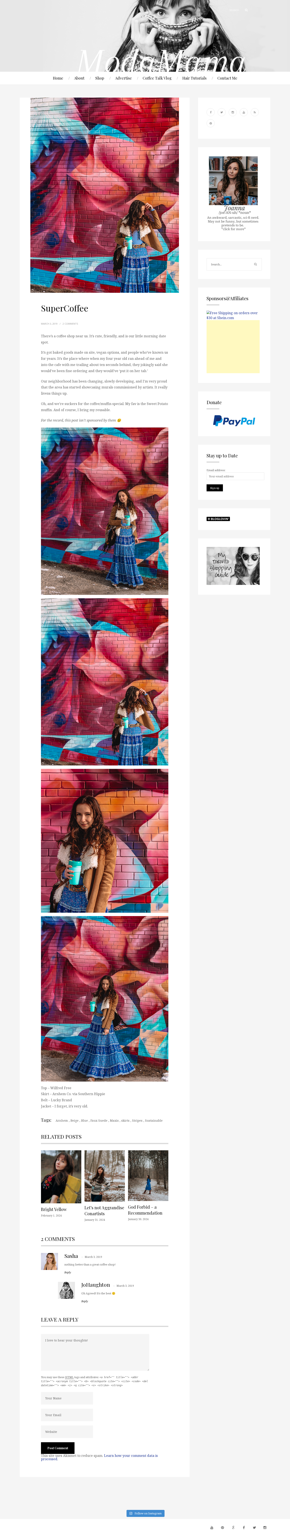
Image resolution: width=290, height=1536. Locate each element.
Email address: (216, 470)
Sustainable (154, 1120)
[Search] (244, 10)
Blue (84, 1120)
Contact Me (227, 78)
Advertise (123, 78)
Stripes (137, 1120)
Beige (74, 1120)
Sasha (71, 1255)
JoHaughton (95, 1284)
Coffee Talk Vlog (157, 78)
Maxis (114, 1120)
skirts (125, 1120)
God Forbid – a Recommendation (145, 1210)
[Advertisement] (233, 346)
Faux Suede (98, 1120)
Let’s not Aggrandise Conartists (104, 1210)
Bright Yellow (54, 1209)
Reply (67, 1272)
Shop (99, 78)
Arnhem (62, 1120)
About (79, 78)
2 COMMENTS (70, 323)
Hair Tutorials (194, 78)
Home (58, 78)
